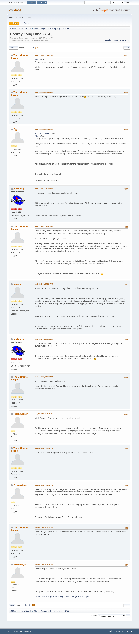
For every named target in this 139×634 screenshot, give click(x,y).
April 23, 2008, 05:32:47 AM (44, 284)
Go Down (13, 48)
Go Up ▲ (129, 631)
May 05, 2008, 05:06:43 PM (44, 448)
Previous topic (111, 40)
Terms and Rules (118, 631)
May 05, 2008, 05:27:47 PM (44, 485)
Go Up (12, 605)
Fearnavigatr (20, 413)
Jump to (94, 616)
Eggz (15, 129)
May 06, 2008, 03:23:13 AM (44, 527)
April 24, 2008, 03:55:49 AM (44, 377)
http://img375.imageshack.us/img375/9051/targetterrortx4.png (62, 596)
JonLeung (18, 188)
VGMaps (15, 10)
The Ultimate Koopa (19, 56)
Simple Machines (25, 631)
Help (109, 631)
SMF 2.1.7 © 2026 (13, 631)
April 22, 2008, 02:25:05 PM (44, 92)
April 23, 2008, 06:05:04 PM (44, 339)
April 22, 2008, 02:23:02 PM (44, 55)
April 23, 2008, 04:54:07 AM (44, 226)
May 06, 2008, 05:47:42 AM (44, 564)
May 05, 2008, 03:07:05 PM (44, 414)
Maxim (38, 59)
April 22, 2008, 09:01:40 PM (44, 189)
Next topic (124, 40)
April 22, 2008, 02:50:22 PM (44, 129)
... (30, 47)
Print (127, 48)
